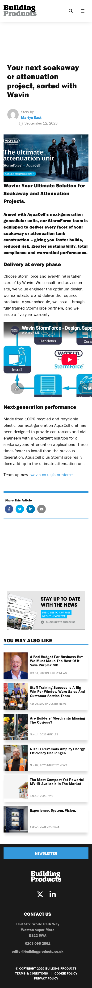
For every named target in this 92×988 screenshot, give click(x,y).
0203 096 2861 (37, 943)
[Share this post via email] (41, 509)
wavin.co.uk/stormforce (51, 474)
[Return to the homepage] (20, 10)
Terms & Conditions (31, 973)
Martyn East (31, 117)
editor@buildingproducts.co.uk (37, 951)
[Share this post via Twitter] (20, 509)
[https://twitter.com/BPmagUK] (40, 894)
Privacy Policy (46, 978)
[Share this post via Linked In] (30, 509)
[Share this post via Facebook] (9, 509)
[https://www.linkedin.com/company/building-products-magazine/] (53, 894)
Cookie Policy (65, 973)
